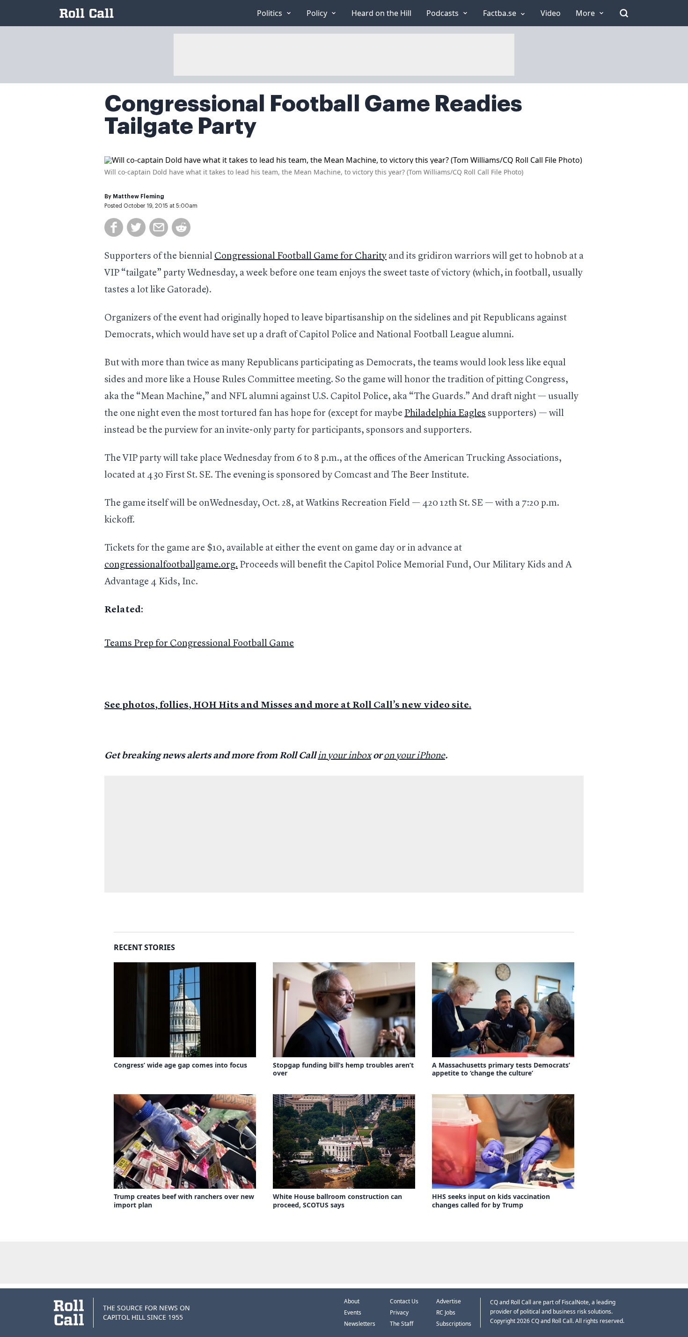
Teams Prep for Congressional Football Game (199, 643)
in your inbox (344, 756)
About (351, 1301)
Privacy (399, 1312)
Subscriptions (453, 1324)
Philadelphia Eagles (445, 413)
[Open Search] (624, 13)
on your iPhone (414, 756)
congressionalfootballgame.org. (171, 565)
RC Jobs (445, 1312)
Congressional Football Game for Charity (300, 256)
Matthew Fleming (138, 196)
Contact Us (404, 1301)
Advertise (448, 1301)
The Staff (401, 1324)
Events (352, 1312)
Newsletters (359, 1324)
